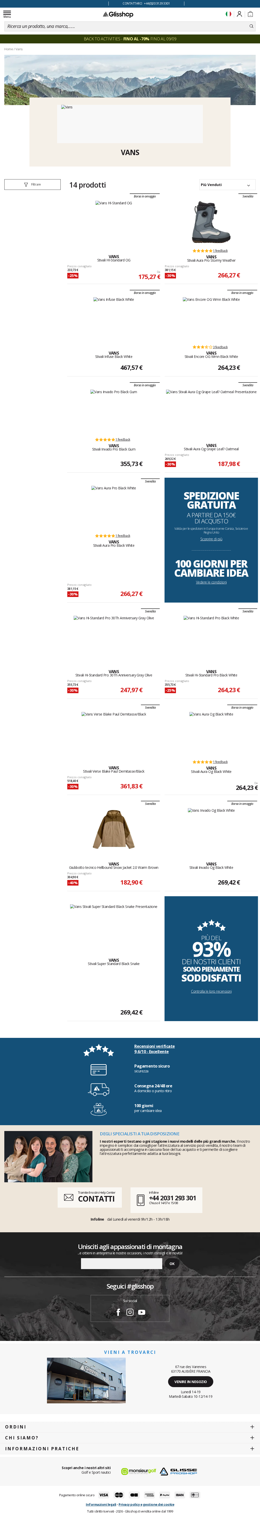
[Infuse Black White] (113, 318)
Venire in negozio (190, 1381)
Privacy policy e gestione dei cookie (146, 1504)
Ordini (15, 1427)
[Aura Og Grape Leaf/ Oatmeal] (211, 411)
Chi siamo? (22, 1438)
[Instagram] (130, 1313)
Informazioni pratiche (42, 1449)
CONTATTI (96, 1198)
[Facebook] (118, 1313)
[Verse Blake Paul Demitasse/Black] (114, 733)
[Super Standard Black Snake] (113, 925)
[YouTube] (141, 1313)
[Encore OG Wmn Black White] (211, 318)
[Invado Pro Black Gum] (113, 411)
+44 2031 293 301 (172, 1197)
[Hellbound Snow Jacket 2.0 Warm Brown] (113, 829)
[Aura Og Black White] (211, 733)
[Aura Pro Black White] (113, 507)
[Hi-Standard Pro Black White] (211, 637)
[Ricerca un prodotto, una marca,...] (251, 26)
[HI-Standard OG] (113, 222)
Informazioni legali (101, 1504)
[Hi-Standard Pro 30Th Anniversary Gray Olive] (114, 637)
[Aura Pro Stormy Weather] (211, 222)
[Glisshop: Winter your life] (118, 14)
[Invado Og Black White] (211, 829)
